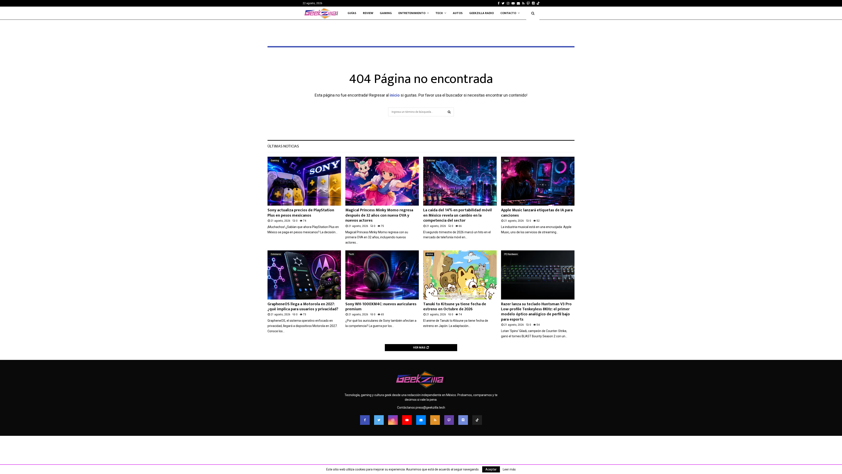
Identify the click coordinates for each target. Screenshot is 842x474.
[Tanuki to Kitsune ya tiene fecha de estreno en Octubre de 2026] (460, 274)
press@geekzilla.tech (430, 407)
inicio (395, 95)
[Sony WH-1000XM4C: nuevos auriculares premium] (382, 274)
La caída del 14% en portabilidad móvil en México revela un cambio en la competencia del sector (457, 215)
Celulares (276, 254)
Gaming (386, 13)
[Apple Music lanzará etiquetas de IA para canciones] (537, 181)
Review (368, 13)
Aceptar (491, 469)
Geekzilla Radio (481, 13)
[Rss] (435, 420)
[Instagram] (393, 420)
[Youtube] (407, 420)
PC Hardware (511, 254)
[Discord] (533, 3)
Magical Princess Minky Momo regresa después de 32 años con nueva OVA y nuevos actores (379, 215)
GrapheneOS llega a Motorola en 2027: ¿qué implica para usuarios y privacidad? (303, 306)
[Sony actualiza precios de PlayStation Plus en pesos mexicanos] (304, 181)
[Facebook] (365, 420)
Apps (506, 160)
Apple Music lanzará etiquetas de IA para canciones (537, 213)
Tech (439, 13)
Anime (352, 160)
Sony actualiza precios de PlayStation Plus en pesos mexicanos (301, 213)
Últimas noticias (283, 146)
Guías (352, 13)
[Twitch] (449, 420)
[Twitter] (379, 420)
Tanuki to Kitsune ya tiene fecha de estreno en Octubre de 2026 (454, 306)
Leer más (509, 469)
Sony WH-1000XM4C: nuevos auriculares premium (380, 306)
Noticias (430, 160)
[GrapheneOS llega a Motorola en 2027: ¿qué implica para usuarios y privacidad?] (304, 274)
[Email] (421, 420)
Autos (458, 13)
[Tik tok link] (538, 3)
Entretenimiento (411, 13)
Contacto (508, 13)
